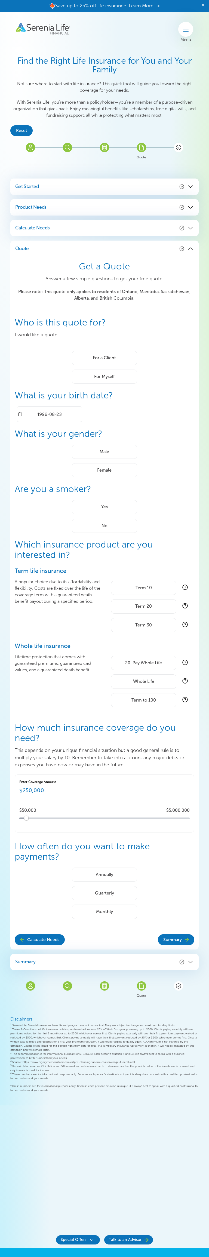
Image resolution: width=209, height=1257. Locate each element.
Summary (172, 939)
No (104, 525)
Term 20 (143, 606)
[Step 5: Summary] (178, 147)
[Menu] (185, 29)
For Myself (104, 376)
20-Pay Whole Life (143, 662)
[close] (203, 6)
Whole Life (143, 681)
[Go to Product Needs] (67, 147)
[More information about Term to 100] (185, 700)
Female (104, 470)
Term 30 (143, 625)
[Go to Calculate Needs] (104, 147)
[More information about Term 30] (185, 625)
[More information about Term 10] (185, 588)
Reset (21, 130)
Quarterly (104, 893)
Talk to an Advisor (125, 1239)
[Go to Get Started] (30, 147)
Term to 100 (143, 700)
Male (104, 451)
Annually (104, 874)
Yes (104, 506)
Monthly (104, 911)
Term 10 (144, 587)
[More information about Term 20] (185, 606)
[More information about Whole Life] (185, 681)
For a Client (104, 357)
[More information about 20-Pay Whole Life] (185, 663)
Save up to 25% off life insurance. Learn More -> (107, 6)
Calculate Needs (43, 939)
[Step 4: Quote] (141, 147)
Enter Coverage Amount (37, 782)
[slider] (26, 818)
